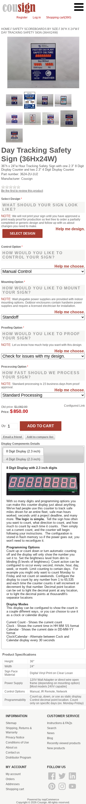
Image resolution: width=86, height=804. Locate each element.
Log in (37, 17)
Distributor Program (18, 757)
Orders (10, 779)
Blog (50, 738)
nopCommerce (50, 799)
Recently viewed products (64, 743)
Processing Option (14, 366)
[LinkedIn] (72, 780)
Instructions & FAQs (59, 723)
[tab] (23, 451)
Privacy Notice (15, 737)
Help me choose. (69, 266)
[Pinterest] (52, 790)
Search (51, 728)
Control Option (11, 246)
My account (13, 774)
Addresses (13, 784)
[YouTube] (72, 790)
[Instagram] (62, 790)
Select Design (11, 199)
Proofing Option (12, 327)
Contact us (13, 752)
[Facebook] (52, 780)
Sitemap (11, 723)
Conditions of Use (17, 742)
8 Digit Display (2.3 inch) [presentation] (23, 451)
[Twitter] (62, 780)
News (50, 733)
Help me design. (70, 229)
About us (11, 747)
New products (56, 748)
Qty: (3, 426)
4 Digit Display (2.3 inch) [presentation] (23, 459)
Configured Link (74, 405)
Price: (5, 412)
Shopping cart (15, 789)
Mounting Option (12, 282)
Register (21, 17)
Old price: (7, 407)
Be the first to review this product (22, 190)
